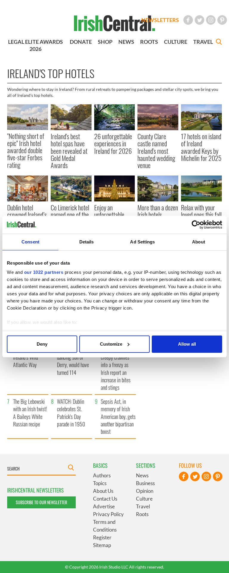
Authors (102, 475)
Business (145, 483)
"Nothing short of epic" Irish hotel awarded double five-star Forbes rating (25, 150)
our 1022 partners (44, 272)
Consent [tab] (30, 241)
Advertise (104, 506)
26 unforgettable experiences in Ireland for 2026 (113, 143)
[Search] (219, 42)
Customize (111, 344)
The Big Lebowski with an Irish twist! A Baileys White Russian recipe (30, 412)
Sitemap (102, 545)
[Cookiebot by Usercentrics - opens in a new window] (196, 224)
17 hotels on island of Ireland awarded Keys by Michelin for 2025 (201, 147)
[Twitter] (199, 20)
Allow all (187, 344)
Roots (142, 514)
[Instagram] (211, 20)
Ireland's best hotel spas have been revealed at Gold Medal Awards (69, 151)
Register (102, 537)
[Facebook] (188, 20)
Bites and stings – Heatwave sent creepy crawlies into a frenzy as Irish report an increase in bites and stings (117, 364)
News (142, 475)
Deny (42, 344)
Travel (143, 506)
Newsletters (160, 20)
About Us (103, 491)
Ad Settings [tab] (142, 241)
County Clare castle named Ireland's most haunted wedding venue (156, 151)
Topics (99, 483)
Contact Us (105, 499)
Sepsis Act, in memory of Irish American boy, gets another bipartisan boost (118, 416)
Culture (144, 499)
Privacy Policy (108, 514)
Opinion (144, 491)
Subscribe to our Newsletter (41, 502)
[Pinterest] (222, 20)
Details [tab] (86, 241)
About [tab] (198, 241)
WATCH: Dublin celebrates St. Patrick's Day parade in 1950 (71, 412)
